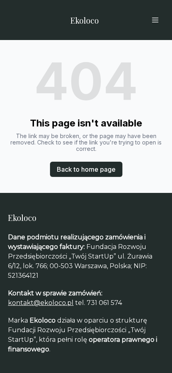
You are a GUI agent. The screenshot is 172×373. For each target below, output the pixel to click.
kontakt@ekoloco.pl (41, 303)
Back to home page (86, 169)
